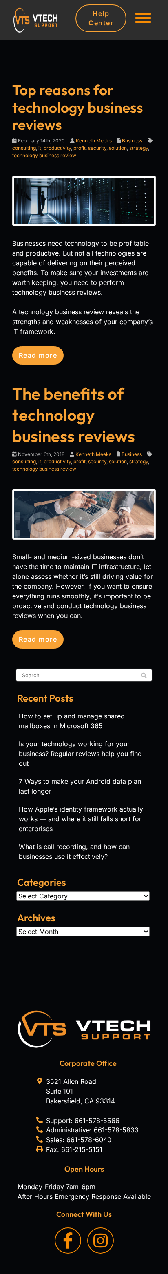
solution (118, 148)
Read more (38, 355)
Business (132, 141)
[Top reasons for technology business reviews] (84, 200)
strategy (138, 148)
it (39, 148)
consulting (24, 148)
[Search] (144, 675)
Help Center (100, 18)
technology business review (44, 155)
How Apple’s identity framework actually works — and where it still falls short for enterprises (81, 819)
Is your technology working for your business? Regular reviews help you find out (80, 753)
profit (79, 148)
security (97, 148)
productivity (57, 148)
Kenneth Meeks (94, 141)
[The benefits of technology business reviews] (84, 513)
